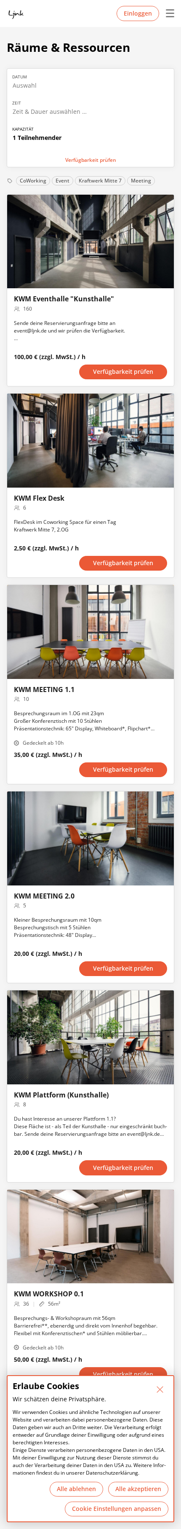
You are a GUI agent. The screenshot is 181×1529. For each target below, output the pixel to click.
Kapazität (23, 129)
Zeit (16, 103)
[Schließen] (159, 1389)
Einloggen (138, 13)
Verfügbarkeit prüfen (90, 160)
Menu (166, 13)
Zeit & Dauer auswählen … (50, 111)
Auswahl (25, 85)
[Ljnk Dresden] (16, 13)
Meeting (141, 180)
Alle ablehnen (76, 1489)
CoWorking (33, 180)
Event (62, 180)
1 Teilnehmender (37, 138)
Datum (19, 77)
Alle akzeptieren (138, 1489)
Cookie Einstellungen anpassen (116, 1509)
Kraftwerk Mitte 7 (100, 180)
